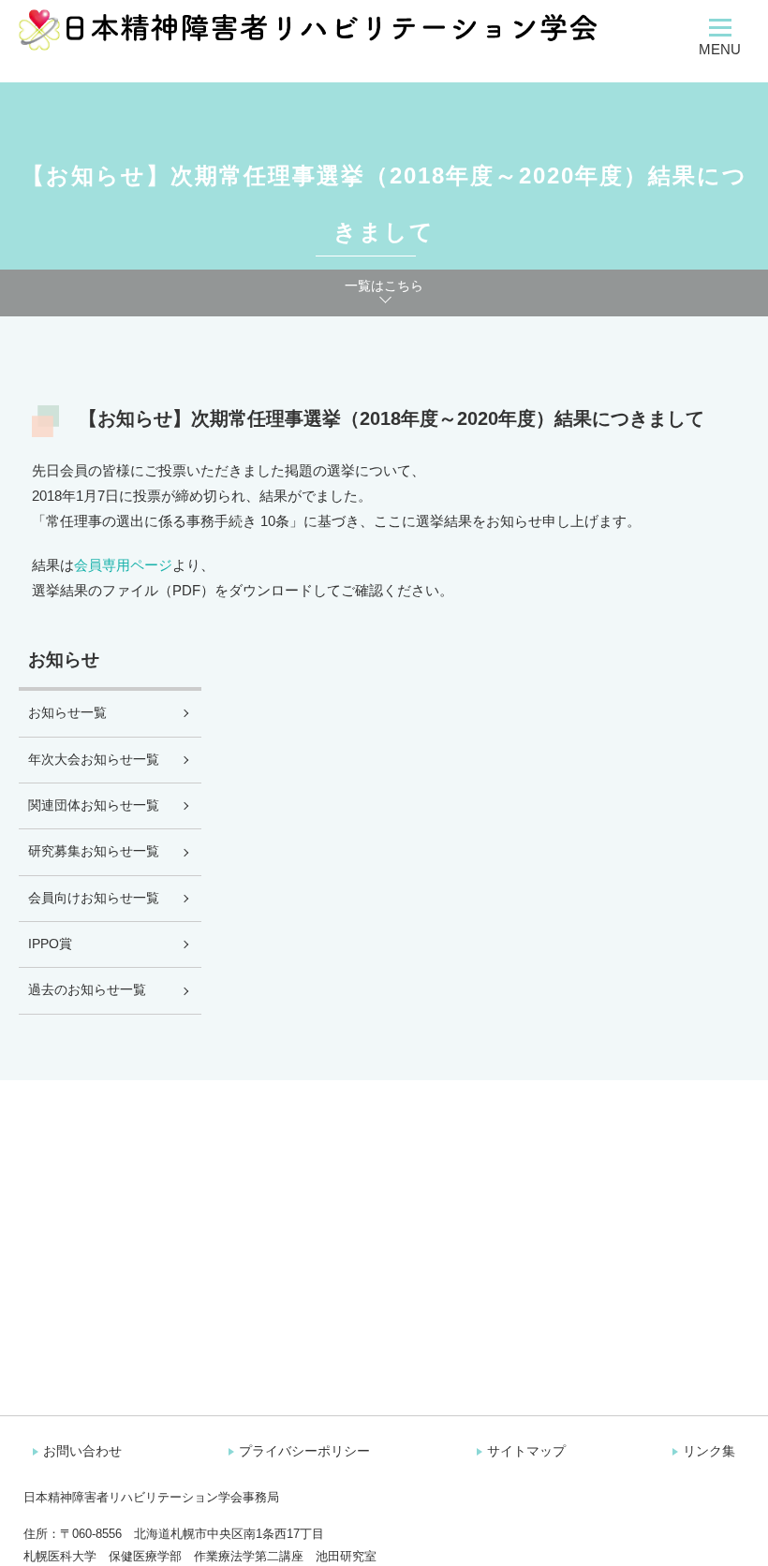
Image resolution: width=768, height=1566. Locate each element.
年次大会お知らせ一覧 (93, 760)
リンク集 (709, 1450)
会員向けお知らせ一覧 (93, 898)
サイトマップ (526, 1450)
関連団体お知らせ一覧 (93, 805)
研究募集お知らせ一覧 (93, 851)
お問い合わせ (82, 1450)
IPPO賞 (50, 944)
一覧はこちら (384, 285)
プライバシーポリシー (304, 1450)
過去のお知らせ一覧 (87, 990)
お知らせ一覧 (67, 713)
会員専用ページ (123, 565)
